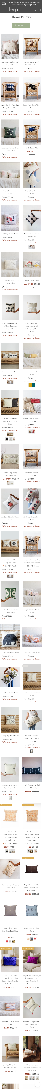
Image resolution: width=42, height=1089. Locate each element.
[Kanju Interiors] (13, 9)
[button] (34, 9)
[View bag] (39, 9)
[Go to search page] (34, 9)
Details (34, 5)
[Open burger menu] (4, 9)
